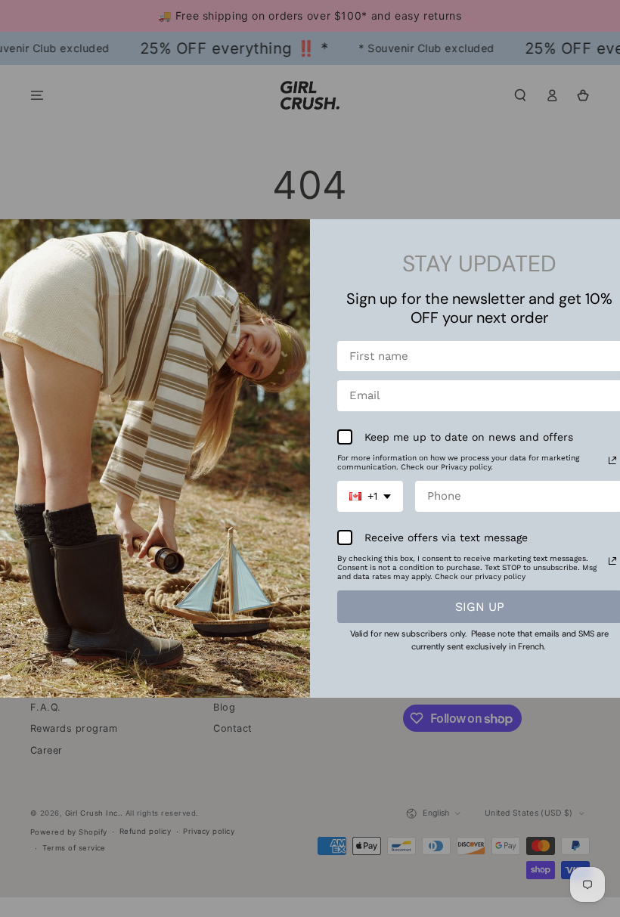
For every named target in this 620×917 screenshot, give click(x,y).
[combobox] (370, 496)
